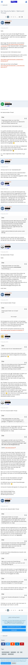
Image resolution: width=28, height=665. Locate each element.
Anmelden (14, 630)
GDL (21, 652)
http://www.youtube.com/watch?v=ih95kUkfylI (12, 330)
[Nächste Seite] (22, 17)
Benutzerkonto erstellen (14, 627)
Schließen (14, 663)
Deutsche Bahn (5, 652)
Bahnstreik (10, 654)
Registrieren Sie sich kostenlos (14, 622)
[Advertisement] (14, 84)
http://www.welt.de (9, 447)
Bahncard (13, 652)
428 (19, 17)
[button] (2, 2)
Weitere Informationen (5, 663)
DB (18, 652)
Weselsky (4, 654)
